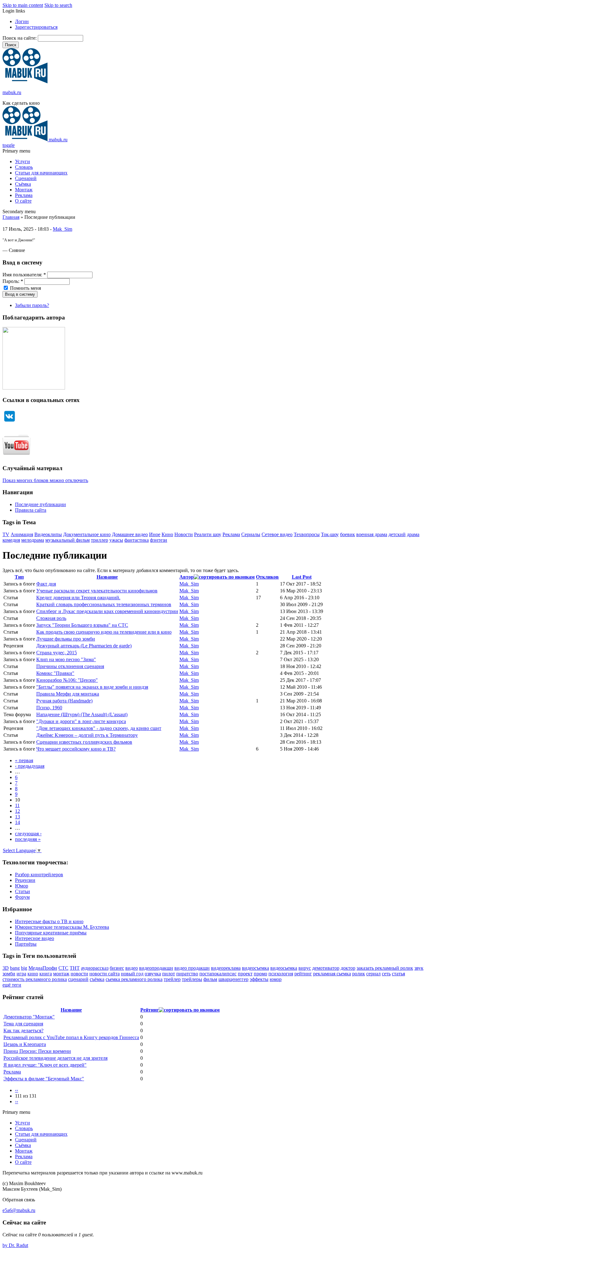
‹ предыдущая (29, 766)
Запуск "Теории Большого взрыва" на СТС (82, 625)
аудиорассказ (94, 968)
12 (17, 811)
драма (413, 534)
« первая (24, 760)
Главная (10, 217)
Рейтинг (149, 1010)
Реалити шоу (207, 534)
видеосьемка (283, 968)
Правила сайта (30, 510)
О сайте (23, 201)
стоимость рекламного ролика (34, 979)
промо (260, 973)
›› (16, 1101)
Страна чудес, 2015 (56, 652)
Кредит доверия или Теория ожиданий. (78, 597)
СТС (63, 968)
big (24, 968)
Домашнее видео (130, 534)
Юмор (21, 885)
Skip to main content (22, 5)
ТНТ (75, 968)
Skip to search (58, 5)
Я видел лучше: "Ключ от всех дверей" (45, 1065)
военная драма (371, 534)
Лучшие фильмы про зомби (65, 638)
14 (17, 822)
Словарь (24, 167)
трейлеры (192, 979)
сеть (386, 973)
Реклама (23, 195)
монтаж (61, 973)
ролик (358, 973)
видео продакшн (192, 968)
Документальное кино (87, 534)
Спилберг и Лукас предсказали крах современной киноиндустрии (107, 611)
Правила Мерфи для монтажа (67, 693)
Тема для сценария (23, 1023)
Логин (22, 21)
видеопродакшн (156, 968)
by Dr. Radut (15, 1245)
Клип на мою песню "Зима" (66, 659)
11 (17, 805)
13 (17, 816)
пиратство (187, 973)
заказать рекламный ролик (385, 968)
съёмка (97, 979)
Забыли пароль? (32, 305)
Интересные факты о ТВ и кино (49, 921)
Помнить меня (25, 288)
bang (15, 968)
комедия (11, 540)
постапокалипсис (218, 973)
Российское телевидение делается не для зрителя (55, 1058)
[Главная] (25, 81)
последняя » (28, 839)
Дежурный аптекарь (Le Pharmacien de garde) (84, 645)
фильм (210, 979)
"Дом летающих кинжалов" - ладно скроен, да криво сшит (98, 728)
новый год (132, 973)
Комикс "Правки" (55, 673)
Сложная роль (51, 618)
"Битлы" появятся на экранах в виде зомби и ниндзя (92, 687)
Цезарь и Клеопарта (24, 1044)
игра (21, 973)
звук (418, 968)
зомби (8, 973)
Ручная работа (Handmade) (64, 700)
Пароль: (12, 281)
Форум (22, 897)
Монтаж (23, 189)
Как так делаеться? (23, 1030)
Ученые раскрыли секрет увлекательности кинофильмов (97, 590)
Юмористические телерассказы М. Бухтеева (62, 927)
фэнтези (158, 540)
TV (5, 534)
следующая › (28, 833)
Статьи (22, 891)
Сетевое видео (277, 534)
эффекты (259, 979)
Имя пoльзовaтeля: (24, 274)
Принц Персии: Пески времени (37, 1051)
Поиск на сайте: (20, 38)
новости (79, 973)
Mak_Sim (62, 229)
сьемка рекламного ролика (134, 979)
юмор (276, 979)
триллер (99, 540)
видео (131, 968)
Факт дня (46, 583)
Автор (186, 577)
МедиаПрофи (42, 968)
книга (45, 973)
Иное (154, 534)
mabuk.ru (11, 92)
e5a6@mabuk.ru (18, 1210)
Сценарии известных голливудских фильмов (84, 742)
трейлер (172, 979)
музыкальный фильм (67, 540)
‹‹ (16, 1090)
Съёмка (23, 184)
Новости (183, 534)
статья (398, 973)
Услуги (22, 161)
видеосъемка (255, 968)
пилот (168, 973)
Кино (167, 534)
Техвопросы (307, 534)
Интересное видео (34, 938)
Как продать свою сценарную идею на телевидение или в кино (104, 632)
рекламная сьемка (332, 973)
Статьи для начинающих (41, 172)
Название (107, 577)
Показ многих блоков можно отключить (45, 480)
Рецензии (25, 880)
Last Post (302, 577)
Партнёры (26, 944)
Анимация (22, 534)
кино (33, 973)
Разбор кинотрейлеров (39, 874)
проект (245, 973)
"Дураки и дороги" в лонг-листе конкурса (81, 721)
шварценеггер (233, 979)
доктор (348, 968)
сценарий (78, 979)
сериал (373, 973)
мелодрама (32, 540)
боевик (347, 534)
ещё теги (11, 985)
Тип (19, 577)
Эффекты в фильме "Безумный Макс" (43, 1078)
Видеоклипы (48, 534)
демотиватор (325, 968)
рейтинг (303, 973)
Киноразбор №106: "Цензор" (67, 680)
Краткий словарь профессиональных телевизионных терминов (103, 604)
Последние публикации (40, 504)
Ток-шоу (330, 534)
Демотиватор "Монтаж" (29, 1016)
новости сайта (104, 973)
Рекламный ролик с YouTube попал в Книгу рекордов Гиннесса (71, 1037)
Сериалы (250, 534)
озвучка (153, 973)
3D (5, 968)
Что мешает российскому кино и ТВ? (76, 749)
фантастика (136, 540)
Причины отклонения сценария (70, 666)
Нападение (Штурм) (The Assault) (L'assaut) (82, 714)
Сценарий (26, 178)
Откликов (267, 577)
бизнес (117, 968)
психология (280, 973)
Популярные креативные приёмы (51, 932)
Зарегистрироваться (36, 27)
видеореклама (226, 968)
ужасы (116, 540)
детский (397, 534)
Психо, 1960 (49, 707)
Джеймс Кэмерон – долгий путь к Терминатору (87, 735)
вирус (304, 968)
